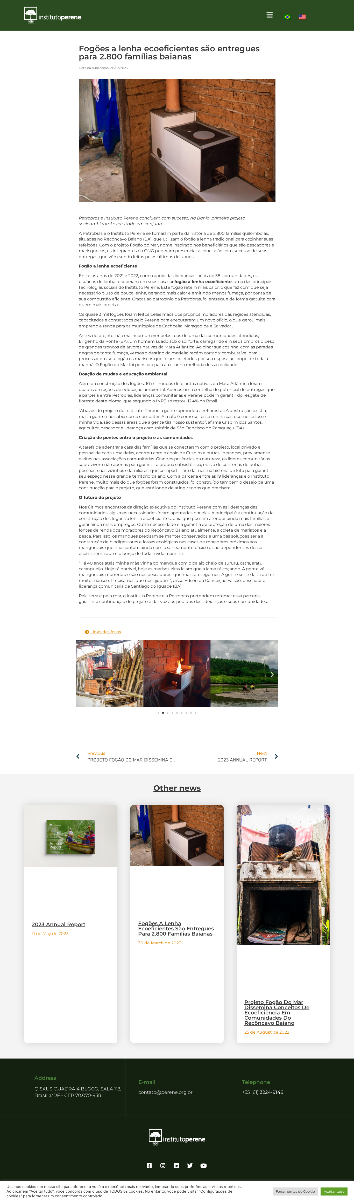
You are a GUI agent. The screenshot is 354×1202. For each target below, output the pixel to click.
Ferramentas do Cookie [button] (295, 1191)
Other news (177, 788)
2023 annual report (58, 924)
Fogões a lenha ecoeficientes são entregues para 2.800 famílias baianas (176, 928)
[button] (180, 15)
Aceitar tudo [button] (334, 1191)
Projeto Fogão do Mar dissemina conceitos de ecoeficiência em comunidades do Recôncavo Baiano (276, 1012)
